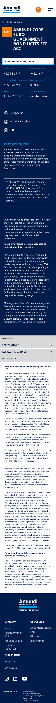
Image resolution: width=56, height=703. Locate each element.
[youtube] (24, 679)
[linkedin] (15, 679)
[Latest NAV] (19, 73)
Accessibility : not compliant (33, 696)
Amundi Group (13, 640)
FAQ (32, 632)
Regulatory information (31, 693)
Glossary (35, 636)
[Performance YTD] (42, 73)
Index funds (37, 640)
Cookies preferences (30, 700)
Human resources (10, 646)
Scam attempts (28, 691)
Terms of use (27, 698)
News (8, 628)
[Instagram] (7, 679)
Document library (40, 627)
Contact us (11, 667)
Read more (9, 168)
